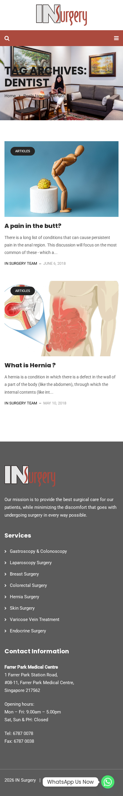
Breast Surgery (24, 574)
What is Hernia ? (30, 365)
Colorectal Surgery (28, 585)
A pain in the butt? (32, 226)
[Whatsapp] (107, 782)
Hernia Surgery (24, 596)
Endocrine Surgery (28, 631)
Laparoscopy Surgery (31, 562)
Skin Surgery (22, 608)
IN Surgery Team (20, 263)
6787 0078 (23, 733)
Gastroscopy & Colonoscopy (38, 551)
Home (10, 95)
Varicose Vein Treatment (34, 619)
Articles (22, 151)
